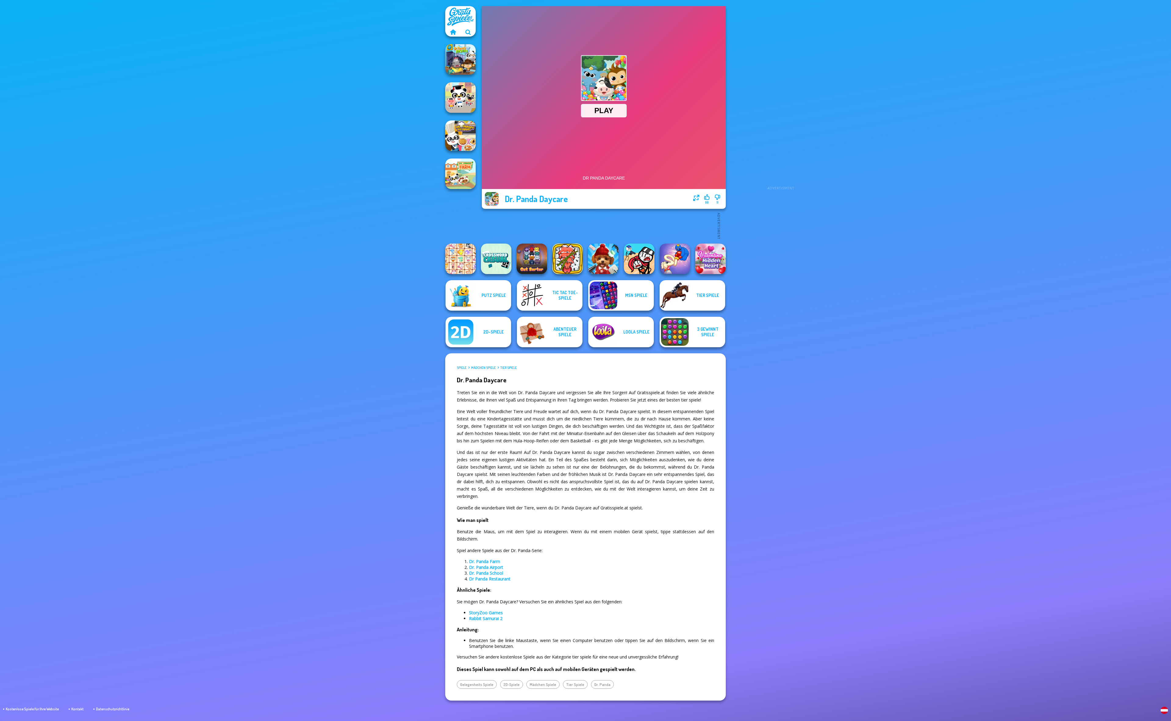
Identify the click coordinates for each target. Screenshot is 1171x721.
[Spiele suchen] (468, 32)
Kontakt (77, 709)
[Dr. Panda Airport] (460, 59)
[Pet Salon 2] (603, 259)
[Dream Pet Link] (460, 259)
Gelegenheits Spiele (476, 684)
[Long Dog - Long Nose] (675, 259)
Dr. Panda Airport (486, 567)
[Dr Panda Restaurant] (460, 135)
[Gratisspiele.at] (452, 32)
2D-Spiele (511, 684)
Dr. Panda (602, 684)
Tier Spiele (508, 368)
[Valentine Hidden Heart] (710, 259)
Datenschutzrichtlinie (112, 709)
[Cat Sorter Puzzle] (532, 259)
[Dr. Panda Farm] (460, 174)
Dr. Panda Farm (484, 561)
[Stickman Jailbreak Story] (639, 259)
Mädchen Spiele (483, 368)
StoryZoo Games (486, 613)
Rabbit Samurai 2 (486, 618)
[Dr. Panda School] (460, 97)
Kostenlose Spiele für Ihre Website (32, 709)
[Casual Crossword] (496, 259)
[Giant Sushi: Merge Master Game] (567, 259)
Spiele (462, 368)
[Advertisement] (780, 97)
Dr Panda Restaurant (489, 579)
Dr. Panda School (486, 573)
